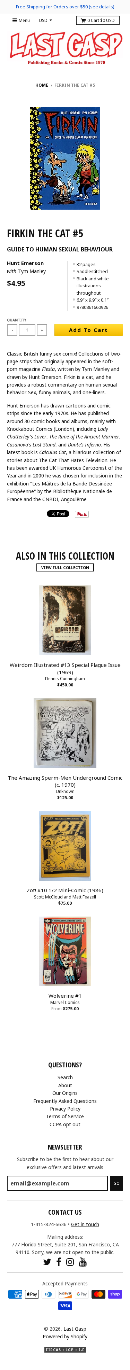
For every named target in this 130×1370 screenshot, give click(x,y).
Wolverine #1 (65, 995)
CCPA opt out (65, 1124)
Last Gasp (74, 1328)
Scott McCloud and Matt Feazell (65, 897)
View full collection (65, 567)
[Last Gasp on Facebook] (58, 1261)
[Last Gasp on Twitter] (47, 1261)
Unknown (65, 791)
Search (65, 1077)
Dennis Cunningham (65, 679)
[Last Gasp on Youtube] (83, 1261)
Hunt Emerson (25, 263)
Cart (101, 20)
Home (41, 85)
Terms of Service (65, 1116)
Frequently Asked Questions (65, 1101)
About (65, 1085)
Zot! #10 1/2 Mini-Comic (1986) (65, 890)
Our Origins (65, 1093)
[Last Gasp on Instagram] (70, 1261)
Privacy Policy (65, 1108)
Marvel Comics (65, 1002)
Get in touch (85, 1224)
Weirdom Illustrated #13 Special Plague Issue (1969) (65, 668)
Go (116, 1183)
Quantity (16, 320)
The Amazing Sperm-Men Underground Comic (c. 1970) (65, 781)
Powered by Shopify (65, 1336)
